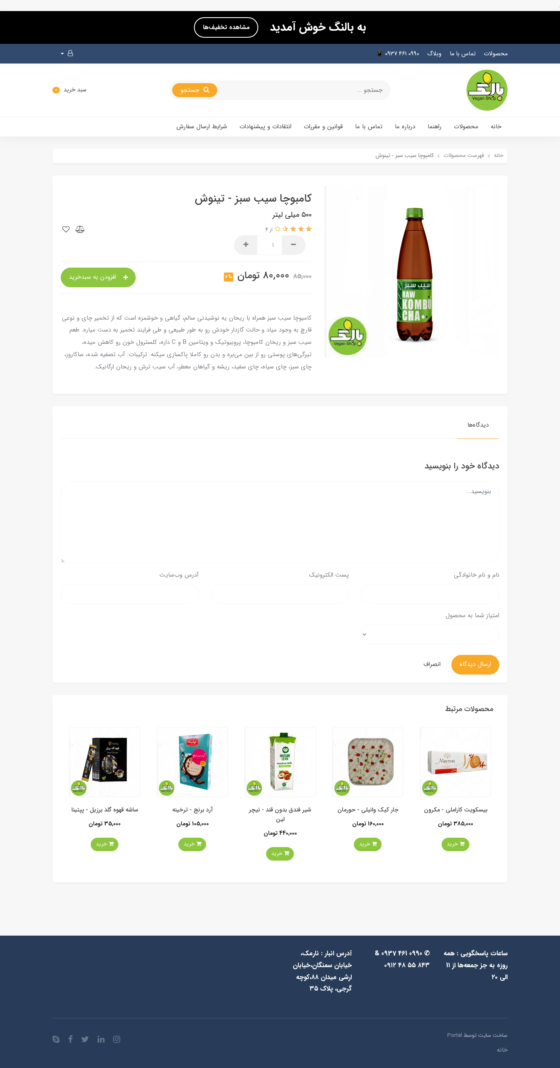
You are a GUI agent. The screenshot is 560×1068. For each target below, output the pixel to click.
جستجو (190, 90)
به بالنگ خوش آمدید (316, 27)
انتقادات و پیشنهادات (265, 127)
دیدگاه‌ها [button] (478, 425)
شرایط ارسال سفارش (201, 127)
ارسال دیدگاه (475, 664)
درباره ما (405, 127)
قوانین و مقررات (323, 127)
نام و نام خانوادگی (476, 575)
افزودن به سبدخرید (93, 277)
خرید (450, 844)
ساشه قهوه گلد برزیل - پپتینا (190, 810)
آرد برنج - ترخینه (277, 810)
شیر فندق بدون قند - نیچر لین (366, 814)
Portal (454, 1035)
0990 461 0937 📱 (397, 54)
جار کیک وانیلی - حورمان (453, 810)
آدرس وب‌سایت (179, 575)
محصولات (496, 54)
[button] (66, 54)
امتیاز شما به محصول (472, 615)
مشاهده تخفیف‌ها (226, 27)
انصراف (432, 664)
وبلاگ (434, 54)
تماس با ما (463, 54)
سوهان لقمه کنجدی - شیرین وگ (102, 814)
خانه (496, 127)
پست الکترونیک (329, 575)
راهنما (435, 127)
